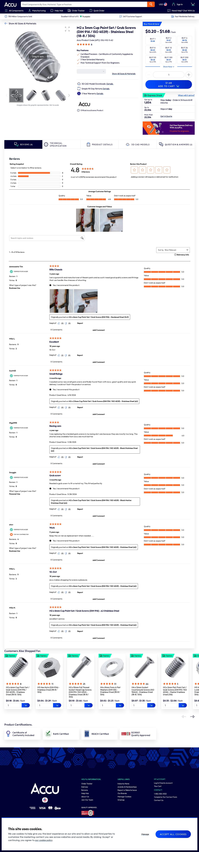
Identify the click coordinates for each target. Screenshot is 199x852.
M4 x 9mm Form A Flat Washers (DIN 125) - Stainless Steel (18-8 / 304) (110, 691)
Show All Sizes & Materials (22, 23)
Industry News (123, 784)
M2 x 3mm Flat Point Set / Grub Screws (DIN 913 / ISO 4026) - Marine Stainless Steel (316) (175, 691)
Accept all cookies (173, 834)
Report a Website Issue (127, 790)
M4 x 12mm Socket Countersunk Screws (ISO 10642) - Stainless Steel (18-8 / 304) (143, 691)
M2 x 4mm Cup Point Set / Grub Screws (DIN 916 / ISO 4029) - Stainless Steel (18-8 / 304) (17, 691)
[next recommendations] (192, 716)
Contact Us (158, 800)
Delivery (84, 787)
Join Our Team (87, 800)
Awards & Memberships (127, 787)
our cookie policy (43, 840)
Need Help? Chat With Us (183, 10)
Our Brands (122, 793)
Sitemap (121, 800)
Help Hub (85, 793)
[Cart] (193, 4)
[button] (67, 29)
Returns (84, 790)
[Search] (151, 4)
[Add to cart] (26, 705)
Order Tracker (86, 784)
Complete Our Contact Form (165, 797)
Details (109, 84)
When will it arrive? (186, 95)
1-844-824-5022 (160, 794)
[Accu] (10, 4)
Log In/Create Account (163, 783)
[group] (37, 56)
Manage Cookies (124, 797)
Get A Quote (166, 116)
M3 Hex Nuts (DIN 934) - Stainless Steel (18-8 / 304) (48, 689)
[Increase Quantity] (148, 74)
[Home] (45, 788)
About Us (85, 797)
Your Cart (158, 786)
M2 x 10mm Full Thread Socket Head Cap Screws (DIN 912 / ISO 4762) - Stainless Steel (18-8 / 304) (80, 692)
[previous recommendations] (184, 716)
